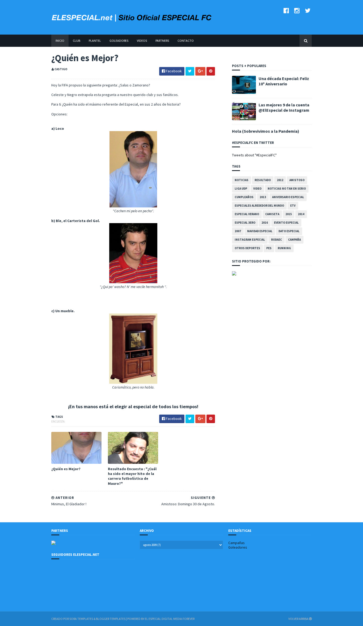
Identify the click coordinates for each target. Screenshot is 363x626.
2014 (301, 214)
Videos (142, 41)
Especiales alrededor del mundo (259, 205)
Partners (162, 41)
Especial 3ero (245, 222)
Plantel (95, 41)
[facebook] (286, 10)
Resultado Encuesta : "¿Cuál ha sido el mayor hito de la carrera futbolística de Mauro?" (132, 476)
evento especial (286, 222)
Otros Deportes (247, 248)
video (257, 188)
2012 (280, 180)
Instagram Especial (250, 239)
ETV (293, 205)
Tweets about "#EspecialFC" (254, 155)
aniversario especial (288, 197)
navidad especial (259, 231)
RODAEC (276, 239)
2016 (264, 222)
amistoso (297, 180)
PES (269, 248)
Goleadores (118, 41)
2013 (263, 197)
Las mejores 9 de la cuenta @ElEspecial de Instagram (284, 107)
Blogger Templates (110, 619)
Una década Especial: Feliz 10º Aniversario (284, 81)
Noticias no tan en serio (287, 188)
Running (284, 248)
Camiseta (272, 214)
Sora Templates (81, 619)
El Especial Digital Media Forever (170, 619)
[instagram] (297, 10)
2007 (238, 231)
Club (76, 41)
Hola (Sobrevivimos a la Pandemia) (265, 131)
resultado (263, 180)
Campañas (236, 542)
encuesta (58, 421)
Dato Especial (288, 231)
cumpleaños (244, 197)
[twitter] (307, 10)
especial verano (247, 214)
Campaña (294, 239)
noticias (241, 180)
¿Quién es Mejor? (66, 468)
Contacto (186, 41)
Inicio (60, 41)
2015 (288, 214)
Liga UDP (241, 188)
